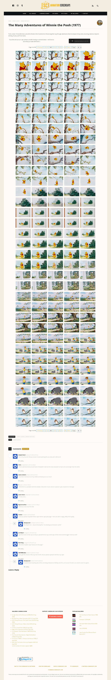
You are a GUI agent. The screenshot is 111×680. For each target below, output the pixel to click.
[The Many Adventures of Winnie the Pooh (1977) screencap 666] (23, 322)
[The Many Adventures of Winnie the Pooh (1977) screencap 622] (39, 227)
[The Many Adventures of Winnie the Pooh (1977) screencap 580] (88, 133)
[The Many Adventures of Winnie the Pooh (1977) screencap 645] (88, 269)
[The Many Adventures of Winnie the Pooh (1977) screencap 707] (39, 406)
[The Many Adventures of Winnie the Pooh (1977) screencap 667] (39, 322)
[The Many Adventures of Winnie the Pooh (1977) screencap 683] (55, 353)
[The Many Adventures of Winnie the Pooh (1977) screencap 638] (55, 259)
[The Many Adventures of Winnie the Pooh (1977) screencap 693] (55, 374)
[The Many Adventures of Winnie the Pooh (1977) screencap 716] (23, 427)
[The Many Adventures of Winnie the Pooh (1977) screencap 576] (23, 133)
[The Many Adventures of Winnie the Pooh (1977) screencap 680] (88, 343)
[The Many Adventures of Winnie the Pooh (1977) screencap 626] (23, 238)
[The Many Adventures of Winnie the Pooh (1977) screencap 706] (23, 406)
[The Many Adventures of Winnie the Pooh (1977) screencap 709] (72, 406)
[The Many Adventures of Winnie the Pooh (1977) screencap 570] (88, 112)
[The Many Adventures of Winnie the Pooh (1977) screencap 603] (55, 185)
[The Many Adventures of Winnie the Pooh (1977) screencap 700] (88, 385)
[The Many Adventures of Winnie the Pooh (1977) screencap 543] (55, 60)
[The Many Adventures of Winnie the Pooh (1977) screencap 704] (72, 395)
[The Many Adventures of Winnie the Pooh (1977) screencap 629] (72, 238)
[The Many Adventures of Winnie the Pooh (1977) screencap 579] (72, 133)
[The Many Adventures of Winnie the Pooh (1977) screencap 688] (55, 364)
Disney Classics (21, 436)
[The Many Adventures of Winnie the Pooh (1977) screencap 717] (39, 427)
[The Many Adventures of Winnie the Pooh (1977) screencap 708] (55, 406)
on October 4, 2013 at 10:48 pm (33, 504)
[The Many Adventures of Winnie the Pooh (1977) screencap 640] (88, 259)
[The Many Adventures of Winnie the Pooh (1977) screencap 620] (88, 217)
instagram (19, 5)
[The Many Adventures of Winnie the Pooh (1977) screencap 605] (88, 185)
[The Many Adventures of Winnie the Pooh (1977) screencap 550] (88, 70)
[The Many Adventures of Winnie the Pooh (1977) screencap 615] (88, 206)
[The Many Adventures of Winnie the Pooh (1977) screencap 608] (55, 196)
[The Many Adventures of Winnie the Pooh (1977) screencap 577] (39, 133)
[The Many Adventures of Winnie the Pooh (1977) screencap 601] (23, 185)
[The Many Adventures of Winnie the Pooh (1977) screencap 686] (23, 364)
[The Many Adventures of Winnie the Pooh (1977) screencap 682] (39, 353)
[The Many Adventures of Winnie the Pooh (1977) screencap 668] (55, 322)
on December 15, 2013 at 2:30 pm (32, 494)
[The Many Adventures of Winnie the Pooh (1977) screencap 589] (72, 154)
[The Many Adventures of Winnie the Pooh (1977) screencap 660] (88, 301)
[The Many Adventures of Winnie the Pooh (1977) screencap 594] (72, 165)
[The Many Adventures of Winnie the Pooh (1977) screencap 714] (72, 416)
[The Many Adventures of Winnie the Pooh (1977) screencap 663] (55, 311)
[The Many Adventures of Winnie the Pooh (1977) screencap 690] (88, 364)
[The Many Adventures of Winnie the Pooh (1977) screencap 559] (72, 91)
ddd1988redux (22, 552)
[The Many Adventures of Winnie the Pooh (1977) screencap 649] (72, 280)
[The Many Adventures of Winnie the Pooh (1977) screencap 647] (39, 280)
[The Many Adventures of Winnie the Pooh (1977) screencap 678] (55, 343)
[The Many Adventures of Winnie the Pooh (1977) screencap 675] (88, 332)
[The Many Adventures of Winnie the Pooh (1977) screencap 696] (23, 385)
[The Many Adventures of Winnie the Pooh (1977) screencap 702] (39, 395)
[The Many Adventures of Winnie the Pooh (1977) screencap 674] (72, 332)
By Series (55, 13)
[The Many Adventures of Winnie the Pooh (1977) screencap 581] (23, 144)
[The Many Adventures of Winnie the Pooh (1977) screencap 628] (55, 238)
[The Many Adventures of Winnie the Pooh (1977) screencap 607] (39, 196)
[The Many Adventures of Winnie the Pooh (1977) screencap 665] (88, 311)
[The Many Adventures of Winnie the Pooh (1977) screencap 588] (55, 154)
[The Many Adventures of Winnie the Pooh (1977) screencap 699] (72, 385)
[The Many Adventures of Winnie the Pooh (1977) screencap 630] (88, 238)
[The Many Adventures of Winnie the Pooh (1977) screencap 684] (72, 353)
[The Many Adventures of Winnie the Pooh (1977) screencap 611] (23, 206)
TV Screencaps (74, 666)
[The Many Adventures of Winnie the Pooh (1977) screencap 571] (23, 123)
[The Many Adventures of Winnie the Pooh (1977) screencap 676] (23, 343)
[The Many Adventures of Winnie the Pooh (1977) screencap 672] (39, 332)
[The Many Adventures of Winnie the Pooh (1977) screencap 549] (72, 70)
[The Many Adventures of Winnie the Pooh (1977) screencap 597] (39, 175)
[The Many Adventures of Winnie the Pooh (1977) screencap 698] (55, 385)
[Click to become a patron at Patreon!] (55, 618)
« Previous (39, 47)
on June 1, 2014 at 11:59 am (25, 485)
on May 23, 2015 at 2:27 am (32, 475)
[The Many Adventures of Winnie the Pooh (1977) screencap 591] (23, 165)
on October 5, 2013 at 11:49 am (37, 522)
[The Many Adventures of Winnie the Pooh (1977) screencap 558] (55, 91)
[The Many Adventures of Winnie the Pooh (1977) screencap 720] (88, 427)
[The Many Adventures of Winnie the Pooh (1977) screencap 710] (88, 406)
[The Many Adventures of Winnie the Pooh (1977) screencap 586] (23, 154)
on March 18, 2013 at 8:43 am (37, 561)
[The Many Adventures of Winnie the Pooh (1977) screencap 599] (72, 175)
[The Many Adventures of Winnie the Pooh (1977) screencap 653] (55, 290)
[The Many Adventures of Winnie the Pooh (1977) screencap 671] (23, 332)
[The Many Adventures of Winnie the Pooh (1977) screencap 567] (39, 112)
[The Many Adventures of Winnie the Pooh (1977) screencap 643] (55, 269)
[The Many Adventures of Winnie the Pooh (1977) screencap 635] (88, 248)
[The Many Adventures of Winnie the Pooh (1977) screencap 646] (23, 280)
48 (65, 47)
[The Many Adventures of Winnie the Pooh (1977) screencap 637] (39, 259)
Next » (69, 47)
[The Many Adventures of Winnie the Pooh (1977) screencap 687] (39, 364)
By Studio (64, 13)
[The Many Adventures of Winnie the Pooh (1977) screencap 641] (23, 269)
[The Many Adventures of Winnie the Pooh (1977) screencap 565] (88, 102)
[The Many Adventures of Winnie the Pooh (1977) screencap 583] (55, 144)
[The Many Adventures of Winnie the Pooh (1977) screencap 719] (72, 427)
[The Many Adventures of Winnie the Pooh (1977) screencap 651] (23, 290)
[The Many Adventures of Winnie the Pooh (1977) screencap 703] (55, 395)
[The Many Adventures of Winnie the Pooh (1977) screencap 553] (55, 81)
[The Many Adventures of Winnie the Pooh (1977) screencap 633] (55, 248)
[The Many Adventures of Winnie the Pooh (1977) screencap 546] (23, 70)
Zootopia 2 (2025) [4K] (84, 619)
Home (24, 13)
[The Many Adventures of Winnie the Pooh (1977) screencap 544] (72, 60)
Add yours (25, 449)
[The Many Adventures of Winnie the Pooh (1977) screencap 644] (72, 269)
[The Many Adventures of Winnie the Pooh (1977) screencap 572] (39, 123)
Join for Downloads (44, 666)
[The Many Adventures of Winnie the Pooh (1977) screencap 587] (39, 154)
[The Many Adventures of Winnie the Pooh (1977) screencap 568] (55, 112)
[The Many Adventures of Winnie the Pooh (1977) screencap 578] (55, 133)
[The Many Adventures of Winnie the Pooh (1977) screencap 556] (23, 91)
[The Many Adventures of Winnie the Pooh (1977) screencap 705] (88, 395)
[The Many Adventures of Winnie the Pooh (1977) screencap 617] (39, 217)
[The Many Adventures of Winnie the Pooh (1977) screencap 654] (72, 290)
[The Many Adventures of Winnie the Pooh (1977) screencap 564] (72, 102)
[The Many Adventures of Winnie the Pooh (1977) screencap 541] (23, 60)
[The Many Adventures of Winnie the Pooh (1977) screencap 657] (39, 301)
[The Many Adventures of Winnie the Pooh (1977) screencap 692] (39, 374)
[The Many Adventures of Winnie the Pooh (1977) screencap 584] (72, 144)
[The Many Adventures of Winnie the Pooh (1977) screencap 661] (23, 311)
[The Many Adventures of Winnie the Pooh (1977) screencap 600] (88, 175)
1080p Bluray (16, 439)
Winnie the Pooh (30, 436)
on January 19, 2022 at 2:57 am (32, 455)
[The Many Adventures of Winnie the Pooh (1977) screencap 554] (72, 81)
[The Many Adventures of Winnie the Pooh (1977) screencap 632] (39, 248)
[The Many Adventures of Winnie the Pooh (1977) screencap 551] (23, 81)
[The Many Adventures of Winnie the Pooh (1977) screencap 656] (23, 301)
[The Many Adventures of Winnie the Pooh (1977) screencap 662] (39, 311)
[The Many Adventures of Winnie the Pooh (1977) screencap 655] (88, 290)
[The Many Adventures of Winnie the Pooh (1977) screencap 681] (23, 353)
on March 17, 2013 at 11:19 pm (32, 552)
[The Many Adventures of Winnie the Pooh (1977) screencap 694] (72, 374)
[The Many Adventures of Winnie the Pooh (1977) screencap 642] (39, 269)
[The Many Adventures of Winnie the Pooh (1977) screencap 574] (72, 123)
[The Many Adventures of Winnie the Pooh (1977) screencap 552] (39, 81)
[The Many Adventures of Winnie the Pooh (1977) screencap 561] (23, 102)
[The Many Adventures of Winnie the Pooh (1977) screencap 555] (88, 81)
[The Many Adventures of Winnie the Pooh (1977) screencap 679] (72, 343)
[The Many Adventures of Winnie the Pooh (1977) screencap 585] (88, 144)
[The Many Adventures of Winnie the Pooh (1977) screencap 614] (72, 206)
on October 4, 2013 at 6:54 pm (28, 514)
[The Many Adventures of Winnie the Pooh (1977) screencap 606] (23, 196)
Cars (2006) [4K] (83, 628)
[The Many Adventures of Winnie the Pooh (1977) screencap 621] (23, 227)
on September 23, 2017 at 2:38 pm (28, 465)
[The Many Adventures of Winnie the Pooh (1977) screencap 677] (39, 343)
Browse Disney (44, 13)
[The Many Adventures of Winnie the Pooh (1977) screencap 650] (88, 280)
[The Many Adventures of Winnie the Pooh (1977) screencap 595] (88, 165)
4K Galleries (74, 13)
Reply (40, 455)
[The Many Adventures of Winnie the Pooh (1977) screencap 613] (55, 206)
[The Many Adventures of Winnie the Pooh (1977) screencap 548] (55, 70)
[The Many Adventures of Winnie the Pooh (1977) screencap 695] (88, 374)
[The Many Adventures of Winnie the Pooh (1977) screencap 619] (72, 217)
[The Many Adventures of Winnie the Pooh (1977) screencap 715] (88, 416)
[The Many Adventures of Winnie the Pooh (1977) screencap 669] (72, 322)
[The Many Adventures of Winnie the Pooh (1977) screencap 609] (72, 196)
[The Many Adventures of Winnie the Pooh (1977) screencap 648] (55, 280)
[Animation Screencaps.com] (55, 5)
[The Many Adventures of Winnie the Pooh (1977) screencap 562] (39, 102)
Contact (85, 13)
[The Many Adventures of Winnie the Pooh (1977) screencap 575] (88, 123)
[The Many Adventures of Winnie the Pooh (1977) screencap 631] (23, 248)
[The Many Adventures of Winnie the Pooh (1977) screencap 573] (55, 123)
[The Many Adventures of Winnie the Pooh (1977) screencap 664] (72, 311)
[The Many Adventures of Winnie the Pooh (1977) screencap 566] (23, 112)
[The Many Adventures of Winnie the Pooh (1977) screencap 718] (55, 427)
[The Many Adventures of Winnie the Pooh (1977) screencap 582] (39, 144)
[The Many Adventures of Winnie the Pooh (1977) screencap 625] (88, 227)
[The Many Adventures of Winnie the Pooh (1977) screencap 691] (23, 374)
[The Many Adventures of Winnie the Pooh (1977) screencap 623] (55, 227)
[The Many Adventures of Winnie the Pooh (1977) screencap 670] (88, 322)
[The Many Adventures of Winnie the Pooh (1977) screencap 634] (72, 248)
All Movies (32, 13)
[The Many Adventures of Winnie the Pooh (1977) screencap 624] (72, 227)
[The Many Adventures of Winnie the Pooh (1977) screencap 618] (55, 217)
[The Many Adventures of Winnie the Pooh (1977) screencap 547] (39, 70)
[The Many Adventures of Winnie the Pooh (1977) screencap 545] (88, 60)
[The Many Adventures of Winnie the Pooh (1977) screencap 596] (23, 175)
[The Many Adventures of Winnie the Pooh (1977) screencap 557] (39, 91)
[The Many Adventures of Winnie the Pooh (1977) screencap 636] (23, 259)
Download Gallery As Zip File (81, 41)
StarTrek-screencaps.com (89, 666)
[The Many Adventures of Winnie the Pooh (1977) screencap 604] (72, 185)
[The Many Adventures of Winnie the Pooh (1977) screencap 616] (23, 217)
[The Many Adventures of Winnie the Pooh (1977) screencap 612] (39, 206)
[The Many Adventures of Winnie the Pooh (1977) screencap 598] (55, 175)
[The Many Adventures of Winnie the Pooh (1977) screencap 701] (23, 395)
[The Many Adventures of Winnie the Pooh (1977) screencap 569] (72, 112)
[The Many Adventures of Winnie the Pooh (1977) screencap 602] (39, 185)
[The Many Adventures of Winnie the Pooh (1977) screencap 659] (72, 301)
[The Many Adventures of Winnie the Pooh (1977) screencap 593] (55, 165)
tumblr (23, 5)
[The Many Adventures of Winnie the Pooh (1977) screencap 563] (55, 102)
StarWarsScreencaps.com (55, 670)
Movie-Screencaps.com (60, 666)
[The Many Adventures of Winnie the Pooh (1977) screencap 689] (72, 364)
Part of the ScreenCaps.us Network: (24, 666)
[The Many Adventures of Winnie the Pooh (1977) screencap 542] (39, 60)
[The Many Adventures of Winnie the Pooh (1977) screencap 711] (23, 416)
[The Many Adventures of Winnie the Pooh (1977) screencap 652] (39, 290)
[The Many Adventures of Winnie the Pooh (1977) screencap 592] (39, 165)
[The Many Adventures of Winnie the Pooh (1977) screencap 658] (55, 301)
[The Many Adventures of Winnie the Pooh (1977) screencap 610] (88, 196)
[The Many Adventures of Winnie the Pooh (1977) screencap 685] (88, 353)
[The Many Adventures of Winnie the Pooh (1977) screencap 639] (72, 259)
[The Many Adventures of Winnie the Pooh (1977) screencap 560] (88, 91)
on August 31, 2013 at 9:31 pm (30, 532)
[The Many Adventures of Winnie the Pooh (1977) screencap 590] (88, 154)
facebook (14, 5)
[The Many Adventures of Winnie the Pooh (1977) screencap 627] (39, 238)
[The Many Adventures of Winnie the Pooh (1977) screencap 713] (55, 416)
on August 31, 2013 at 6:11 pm (30, 542)
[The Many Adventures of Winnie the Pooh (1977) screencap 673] (55, 332)
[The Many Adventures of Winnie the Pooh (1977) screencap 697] (39, 385)
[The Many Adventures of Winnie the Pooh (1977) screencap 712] (39, 416)
